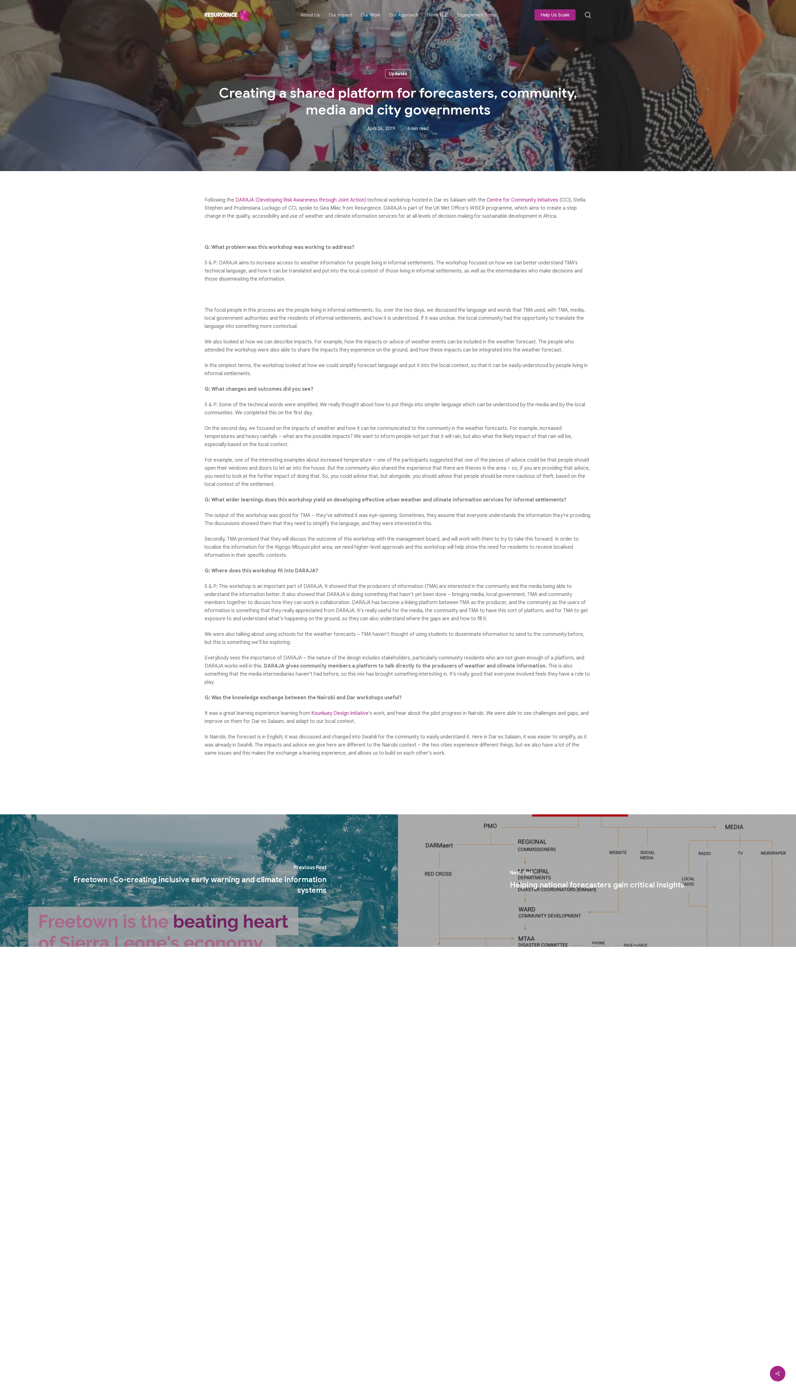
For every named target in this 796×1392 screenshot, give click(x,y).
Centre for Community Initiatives (522, 200)
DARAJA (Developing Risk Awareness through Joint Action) (300, 200)
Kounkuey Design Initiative (339, 713)
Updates (398, 74)
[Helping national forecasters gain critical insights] (597, 880)
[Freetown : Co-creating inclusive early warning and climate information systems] (199, 880)
